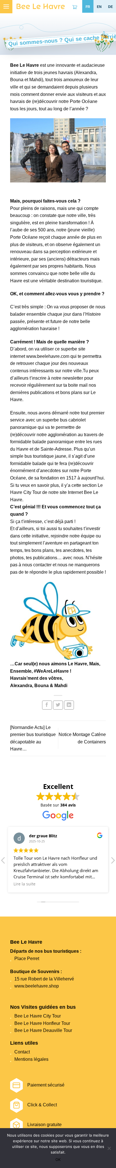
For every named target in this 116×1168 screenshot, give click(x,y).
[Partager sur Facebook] (47, 705)
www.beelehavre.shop (36, 986)
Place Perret (26, 958)
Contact (22, 1051)
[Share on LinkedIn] (69, 705)
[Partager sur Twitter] (58, 705)
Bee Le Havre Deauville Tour (43, 1030)
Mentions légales (31, 1059)
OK (58, 1159)
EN (99, 7)
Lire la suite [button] (24, 884)
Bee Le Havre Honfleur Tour (42, 1023)
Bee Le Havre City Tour (37, 1016)
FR (87, 7)
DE (110, 7)
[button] (112, 862)
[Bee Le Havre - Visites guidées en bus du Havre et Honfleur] (41, 6)
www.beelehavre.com (47, 356)
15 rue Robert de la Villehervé (44, 978)
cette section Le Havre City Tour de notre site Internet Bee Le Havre (56, 492)
